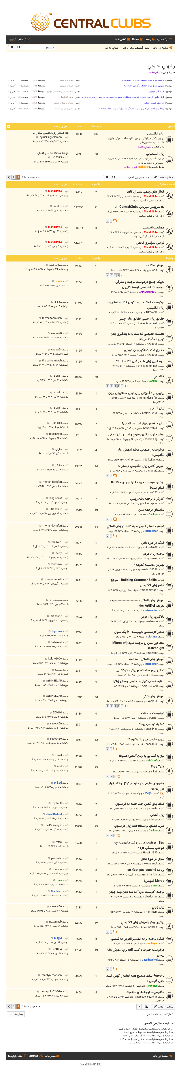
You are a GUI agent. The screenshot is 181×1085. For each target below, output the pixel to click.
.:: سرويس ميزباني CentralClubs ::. (139, 207)
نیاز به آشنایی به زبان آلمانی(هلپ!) (141, 756)
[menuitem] (150, 40)
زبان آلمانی (157, 408)
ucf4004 (57, 949)
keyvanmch (151, 864)
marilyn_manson (52, 975)
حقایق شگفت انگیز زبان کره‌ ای (144, 350)
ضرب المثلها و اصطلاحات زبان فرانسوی (139, 826)
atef (59, 766)
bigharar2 (152, 471)
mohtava (56, 564)
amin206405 (150, 413)
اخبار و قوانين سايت (143, 201)
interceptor (151, 531)
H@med (153, 986)
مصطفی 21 (56, 600)
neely (154, 558)
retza (59, 842)
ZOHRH (153, 718)
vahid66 (153, 701)
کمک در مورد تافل (152, 542)
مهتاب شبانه (55, 265)
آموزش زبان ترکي (153, 696)
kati (155, 772)
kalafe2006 (55, 659)
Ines (155, 886)
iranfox (57, 206)
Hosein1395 (150, 853)
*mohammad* (149, 590)
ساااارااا (58, 302)
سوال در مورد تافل (152, 859)
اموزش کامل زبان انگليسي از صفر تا (141, 466)
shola (58, 281)
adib (155, 270)
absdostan (151, 897)
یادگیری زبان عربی (152, 616)
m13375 (57, 157)
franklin (153, 875)
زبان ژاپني (158, 907)
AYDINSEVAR (150, 686)
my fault (57, 803)
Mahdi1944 (151, 196)
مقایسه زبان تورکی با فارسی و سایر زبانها (138, 681)
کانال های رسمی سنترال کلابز (145, 191)
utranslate (56, 509)
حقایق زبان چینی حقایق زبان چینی (141, 318)
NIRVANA (152, 312)
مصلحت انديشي (153, 227)
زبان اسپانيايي (155, 154)
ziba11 (58, 376)
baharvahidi (150, 428)
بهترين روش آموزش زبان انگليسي (142, 922)
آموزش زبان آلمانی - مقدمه (146, 659)
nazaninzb (55, 922)
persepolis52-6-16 (147, 997)
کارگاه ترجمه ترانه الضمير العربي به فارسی (137, 938)
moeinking (151, 439)
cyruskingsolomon (51, 137)
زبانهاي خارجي (161, 66)
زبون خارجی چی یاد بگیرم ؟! (145, 739)
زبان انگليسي (155, 133)
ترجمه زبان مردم (153, 553)
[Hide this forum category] (8, 126)
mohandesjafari (148, 398)
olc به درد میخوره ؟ (151, 724)
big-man (153, 637)
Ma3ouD (152, 761)
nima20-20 (151, 547)
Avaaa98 (152, 344)
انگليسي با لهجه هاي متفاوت (145, 992)
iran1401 (56, 542)
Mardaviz (56, 891)
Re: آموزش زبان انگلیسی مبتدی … (50, 133)
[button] (8, 177)
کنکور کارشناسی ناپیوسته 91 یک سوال (139, 632)
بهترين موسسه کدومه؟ (149, 564)
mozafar (152, 653)
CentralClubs (86, 1064)
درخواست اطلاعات (152, 713)
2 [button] (13, 177)
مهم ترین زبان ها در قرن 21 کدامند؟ (140, 361)
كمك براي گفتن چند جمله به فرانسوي (139, 804)
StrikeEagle (151, 460)
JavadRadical (54, 814)
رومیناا (154, 675)
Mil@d (149, 793)
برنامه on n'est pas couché (145, 870)
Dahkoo (153, 381)
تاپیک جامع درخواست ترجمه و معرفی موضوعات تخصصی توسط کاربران (139, 284)
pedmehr (152, 809)
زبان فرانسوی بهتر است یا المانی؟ (143, 423)
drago (154, 820)
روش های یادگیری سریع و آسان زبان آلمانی (136, 434)
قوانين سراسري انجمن (150, 242)
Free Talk (157, 767)
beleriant (56, 642)
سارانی (58, 449)
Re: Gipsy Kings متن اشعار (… (51, 153)
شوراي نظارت (155, 72)
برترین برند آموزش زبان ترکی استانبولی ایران (136, 393)
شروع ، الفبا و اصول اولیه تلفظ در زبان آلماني (135, 526)
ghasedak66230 (148, 569)
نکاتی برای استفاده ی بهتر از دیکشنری (140, 670)
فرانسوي (159, 376)
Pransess (56, 423)
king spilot (151, 503)
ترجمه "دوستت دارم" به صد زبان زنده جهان (136, 892)
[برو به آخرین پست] (45, 191)
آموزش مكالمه (155, 265)
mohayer (143, 167)
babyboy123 (150, 492)
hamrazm (152, 912)
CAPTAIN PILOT (148, 292)
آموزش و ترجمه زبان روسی (147, 498)
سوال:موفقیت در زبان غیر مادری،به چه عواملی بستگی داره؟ (139, 845)
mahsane (152, 621)
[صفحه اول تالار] (90, 21)
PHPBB (97, 1064)
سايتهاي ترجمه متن (151, 509)
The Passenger (53, 825)
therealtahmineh (148, 323)
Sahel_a (153, 927)
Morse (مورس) (154, 881)
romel (58, 755)
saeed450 (152, 729)
